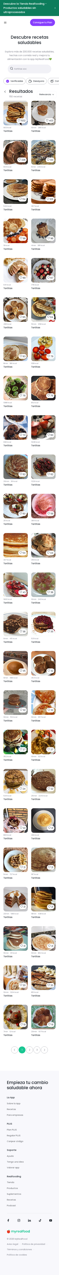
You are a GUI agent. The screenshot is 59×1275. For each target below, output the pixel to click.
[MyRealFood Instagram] (18, 1221)
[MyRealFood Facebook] (8, 1221)
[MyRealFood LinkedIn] (29, 1221)
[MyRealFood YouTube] (50, 1221)
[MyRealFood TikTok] (40, 1221)
